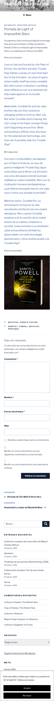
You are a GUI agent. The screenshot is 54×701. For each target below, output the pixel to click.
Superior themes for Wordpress (19, 653)
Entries (10, 669)
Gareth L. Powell (18, 326)
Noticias (34, 326)
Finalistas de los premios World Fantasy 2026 (26, 562)
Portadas (13, 329)
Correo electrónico (14, 411)
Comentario (11, 359)
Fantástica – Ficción (26, 4)
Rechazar (27, 695)
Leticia (32, 25)
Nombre (9, 397)
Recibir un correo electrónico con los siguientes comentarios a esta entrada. (23, 453)
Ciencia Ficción (29, 322)
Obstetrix (8, 553)
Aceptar (27, 688)
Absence (18, 613)
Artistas (13, 322)
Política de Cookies (25, 680)
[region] (27, 686)
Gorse (7, 582)
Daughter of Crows (23, 625)
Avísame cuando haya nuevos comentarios (28, 440)
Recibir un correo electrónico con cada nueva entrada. (26, 466)
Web (6, 426)
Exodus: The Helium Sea (26, 602)
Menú (28, 15)
